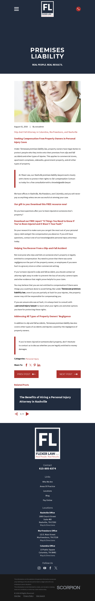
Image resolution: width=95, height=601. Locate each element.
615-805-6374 (47, 468)
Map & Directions (47, 525)
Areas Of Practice (47, 486)
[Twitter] (55, 568)
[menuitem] (17, 596)
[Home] (47, 9)
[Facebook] (50, 568)
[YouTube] (44, 568)
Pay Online (47, 500)
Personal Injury (32, 359)
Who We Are (47, 481)
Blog (48, 495)
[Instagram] (39, 568)
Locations (47, 491)
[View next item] (27, 414)
